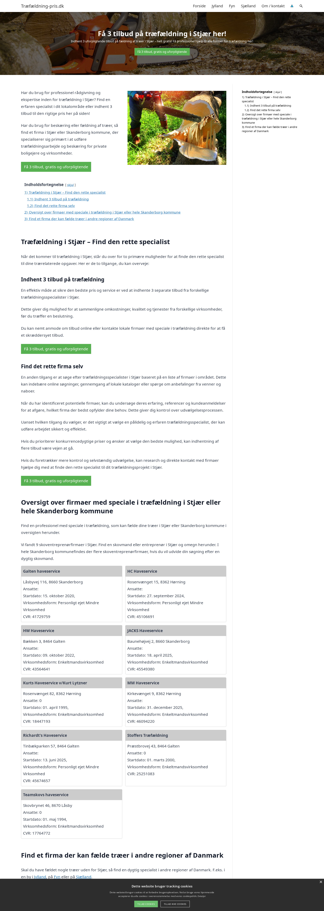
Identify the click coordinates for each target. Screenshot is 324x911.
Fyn (232, 5)
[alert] (162, 895)
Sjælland (248, 5)
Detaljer (202, 896)
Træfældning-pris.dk (42, 6)
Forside (199, 5)
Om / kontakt (273, 5)
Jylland (217, 5)
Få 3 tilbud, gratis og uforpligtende (162, 52)
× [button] (320, 882)
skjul (70, 185)
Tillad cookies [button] (146, 904)
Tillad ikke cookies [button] (175, 904)
